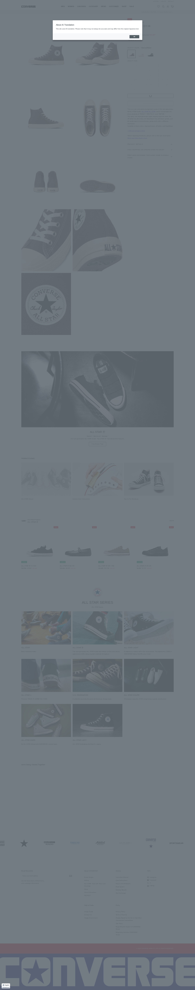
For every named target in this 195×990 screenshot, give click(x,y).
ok (134, 36)
